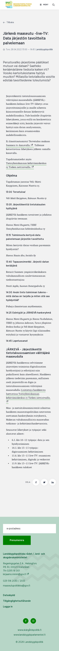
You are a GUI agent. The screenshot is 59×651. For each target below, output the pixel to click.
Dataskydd (9, 595)
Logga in (8, 606)
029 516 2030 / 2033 (14, 581)
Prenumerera (17, 540)
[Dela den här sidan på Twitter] (44, 482)
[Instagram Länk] (33, 621)
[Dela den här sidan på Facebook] (36, 482)
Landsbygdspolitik (44, 50)
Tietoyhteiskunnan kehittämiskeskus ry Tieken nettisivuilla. (26, 165)
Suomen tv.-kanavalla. (20, 145)
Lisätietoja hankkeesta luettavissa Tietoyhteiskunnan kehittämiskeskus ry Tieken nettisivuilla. (28, 393)
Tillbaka (10, 22)
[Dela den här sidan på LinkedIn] (52, 482)
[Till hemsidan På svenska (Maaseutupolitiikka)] (18, 5)
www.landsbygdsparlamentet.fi (30, 635)
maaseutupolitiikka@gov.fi (16, 585)
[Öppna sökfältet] (53, 4)
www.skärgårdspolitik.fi (29, 630)
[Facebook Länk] (25, 621)
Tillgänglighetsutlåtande (17, 601)
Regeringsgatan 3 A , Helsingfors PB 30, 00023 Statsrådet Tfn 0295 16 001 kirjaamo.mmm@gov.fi (20, 569)
